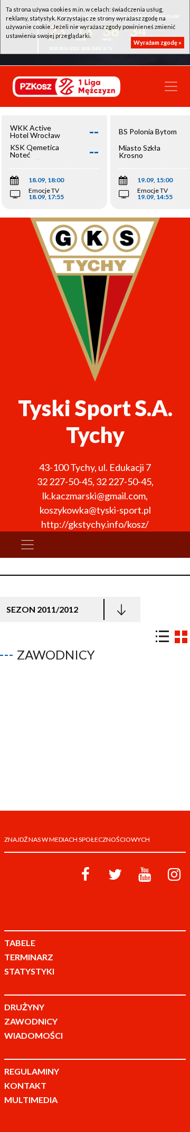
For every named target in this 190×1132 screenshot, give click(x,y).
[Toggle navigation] (171, 86)
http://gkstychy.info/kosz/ (95, 524)
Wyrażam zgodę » (158, 42)
